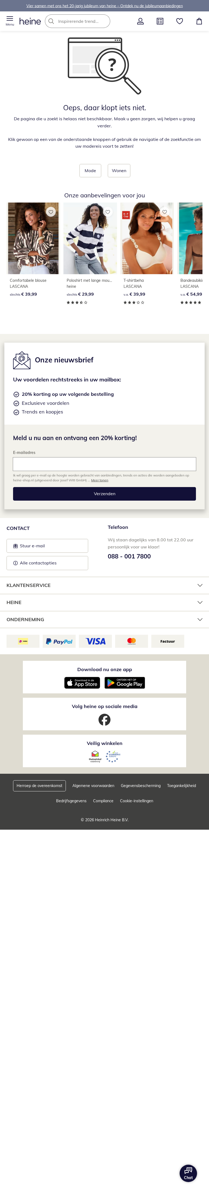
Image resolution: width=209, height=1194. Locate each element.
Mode (90, 170)
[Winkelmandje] (199, 21)
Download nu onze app (104, 669)
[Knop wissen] (104, 21)
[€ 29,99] (90, 238)
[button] (10, 21)
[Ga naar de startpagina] (30, 21)
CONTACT (18, 528)
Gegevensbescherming (141, 785)
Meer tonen (99, 480)
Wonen (119, 170)
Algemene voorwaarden (93, 785)
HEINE (14, 602)
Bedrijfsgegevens (71, 800)
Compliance (103, 800)
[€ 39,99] (33, 238)
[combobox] (85, 21)
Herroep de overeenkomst (39, 785)
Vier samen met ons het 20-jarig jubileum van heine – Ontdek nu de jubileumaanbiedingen (104, 5)
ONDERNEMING (25, 619)
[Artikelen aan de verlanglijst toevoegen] (51, 212)
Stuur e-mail (32, 547)
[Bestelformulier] (160, 21)
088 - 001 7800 (129, 556)
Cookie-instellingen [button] (136, 800)
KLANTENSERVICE (29, 585)
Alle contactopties (38, 563)
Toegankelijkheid (181, 785)
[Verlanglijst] (179, 21)
